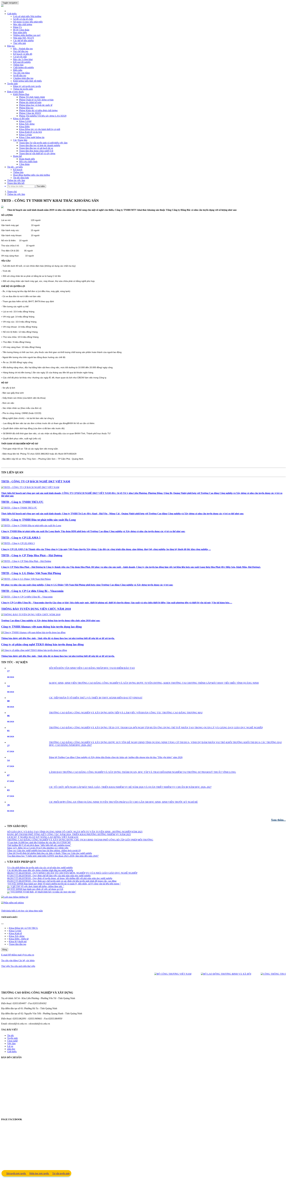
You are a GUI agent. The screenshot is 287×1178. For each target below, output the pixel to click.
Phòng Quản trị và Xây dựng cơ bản (36, 99)
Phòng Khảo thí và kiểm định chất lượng (38, 110)
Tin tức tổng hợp (21, 177)
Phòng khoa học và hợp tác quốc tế (35, 105)
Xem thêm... (278, 819)
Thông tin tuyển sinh (23, 89)
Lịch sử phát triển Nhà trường (27, 16)
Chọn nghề (12, 1041)
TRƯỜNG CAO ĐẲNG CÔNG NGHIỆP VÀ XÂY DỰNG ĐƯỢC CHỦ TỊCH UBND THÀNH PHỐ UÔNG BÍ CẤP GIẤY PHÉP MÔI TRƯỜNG (80, 876)
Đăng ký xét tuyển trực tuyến (27, 86)
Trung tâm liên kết (15, 183)
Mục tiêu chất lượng (22, 24)
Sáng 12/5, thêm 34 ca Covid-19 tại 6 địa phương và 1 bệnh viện (37, 884)
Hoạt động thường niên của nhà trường (31, 175)
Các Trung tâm (20, 140)
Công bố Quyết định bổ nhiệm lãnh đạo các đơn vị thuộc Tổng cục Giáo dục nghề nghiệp (49, 889)
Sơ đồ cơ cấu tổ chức (23, 19)
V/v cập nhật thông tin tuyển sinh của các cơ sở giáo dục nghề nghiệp (40, 831)
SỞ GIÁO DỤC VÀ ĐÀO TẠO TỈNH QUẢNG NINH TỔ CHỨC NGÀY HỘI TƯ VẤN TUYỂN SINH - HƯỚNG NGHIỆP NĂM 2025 (74, 867)
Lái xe (10, 1046)
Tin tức (10, 1035)
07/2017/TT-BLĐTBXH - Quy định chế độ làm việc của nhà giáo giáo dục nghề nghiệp (49, 840)
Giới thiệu (12, 13)
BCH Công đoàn (21, 30)
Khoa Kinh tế (15, 933)
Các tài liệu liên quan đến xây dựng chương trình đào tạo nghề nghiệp (40, 834)
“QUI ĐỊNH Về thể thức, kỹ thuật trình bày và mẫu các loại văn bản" (43, 856)
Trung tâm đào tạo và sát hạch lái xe (36, 148)
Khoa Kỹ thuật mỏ (18, 941)
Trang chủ (12, 191)
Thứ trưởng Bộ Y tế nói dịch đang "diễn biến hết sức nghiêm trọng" (39, 881)
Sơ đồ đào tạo (19, 75)
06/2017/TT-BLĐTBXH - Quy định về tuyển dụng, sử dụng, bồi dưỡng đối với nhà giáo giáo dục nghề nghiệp (59, 842)
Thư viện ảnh (19, 43)
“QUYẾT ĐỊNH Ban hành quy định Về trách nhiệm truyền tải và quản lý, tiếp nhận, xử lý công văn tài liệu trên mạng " (64, 848)
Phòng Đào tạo (26, 107)
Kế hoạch (17, 169)
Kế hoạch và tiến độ (22, 54)
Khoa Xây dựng (27, 124)
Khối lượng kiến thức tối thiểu (27, 81)
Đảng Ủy (17, 27)
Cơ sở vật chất (20, 56)
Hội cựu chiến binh (28, 161)
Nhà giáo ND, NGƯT (23, 38)
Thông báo (18, 64)
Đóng (4, 949)
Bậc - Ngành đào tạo (23, 48)
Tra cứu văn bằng (21, 73)
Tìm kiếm (41, 186)
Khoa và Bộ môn (21, 118)
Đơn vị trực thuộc (15, 91)
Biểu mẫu (17, 70)
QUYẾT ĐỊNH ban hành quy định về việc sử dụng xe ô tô (35, 853)
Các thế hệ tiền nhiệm (23, 40)
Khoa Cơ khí (25, 121)
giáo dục (11, 1049)
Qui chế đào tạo (20, 51)
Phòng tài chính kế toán (30, 102)
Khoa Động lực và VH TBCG (23, 928)
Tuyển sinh (12, 83)
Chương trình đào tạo (23, 78)
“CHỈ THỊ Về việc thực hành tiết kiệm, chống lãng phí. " (37, 850)
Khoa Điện (24, 126)
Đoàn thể (17, 156)
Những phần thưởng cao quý (27, 35)
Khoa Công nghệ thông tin (31, 137)
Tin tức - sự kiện (15, 167)
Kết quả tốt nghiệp (22, 62)
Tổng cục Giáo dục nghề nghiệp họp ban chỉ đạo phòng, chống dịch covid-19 (44, 886)
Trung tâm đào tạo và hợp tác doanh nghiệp (39, 145)
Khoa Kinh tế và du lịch (30, 132)
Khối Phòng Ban (21, 94)
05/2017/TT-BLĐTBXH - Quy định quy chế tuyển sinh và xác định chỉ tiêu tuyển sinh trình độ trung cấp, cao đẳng (61, 845)
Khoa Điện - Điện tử (19, 939)
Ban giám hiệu (20, 32)
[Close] (2, 923)
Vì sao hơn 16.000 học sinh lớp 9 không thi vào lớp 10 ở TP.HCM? (39, 878)
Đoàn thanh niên (27, 159)
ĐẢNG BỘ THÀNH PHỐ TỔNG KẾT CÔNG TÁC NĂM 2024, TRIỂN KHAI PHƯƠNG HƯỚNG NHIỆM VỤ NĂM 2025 (69, 870)
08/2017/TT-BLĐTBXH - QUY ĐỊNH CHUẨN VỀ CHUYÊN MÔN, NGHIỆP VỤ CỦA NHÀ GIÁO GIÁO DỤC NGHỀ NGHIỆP (72, 837)
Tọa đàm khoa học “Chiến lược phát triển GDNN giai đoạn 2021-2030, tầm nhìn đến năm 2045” (53, 892)
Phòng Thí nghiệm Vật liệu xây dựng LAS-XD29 (42, 116)
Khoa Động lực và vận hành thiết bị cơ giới (39, 129)
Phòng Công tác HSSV (30, 113)
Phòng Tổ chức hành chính (32, 97)
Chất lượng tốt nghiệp (23, 67)
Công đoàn (24, 164)
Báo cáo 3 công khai (23, 59)
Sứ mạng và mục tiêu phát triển (28, 21)
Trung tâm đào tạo (17, 944)
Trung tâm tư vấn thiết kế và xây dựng (37, 153)
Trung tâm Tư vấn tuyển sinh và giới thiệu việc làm (43, 142)
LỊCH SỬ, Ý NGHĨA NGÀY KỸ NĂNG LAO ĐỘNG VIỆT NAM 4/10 (42, 873)
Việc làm (11, 1043)
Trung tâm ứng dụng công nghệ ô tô (36, 151)
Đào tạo (11, 46)
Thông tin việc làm (16, 180)
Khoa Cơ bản (25, 134)
